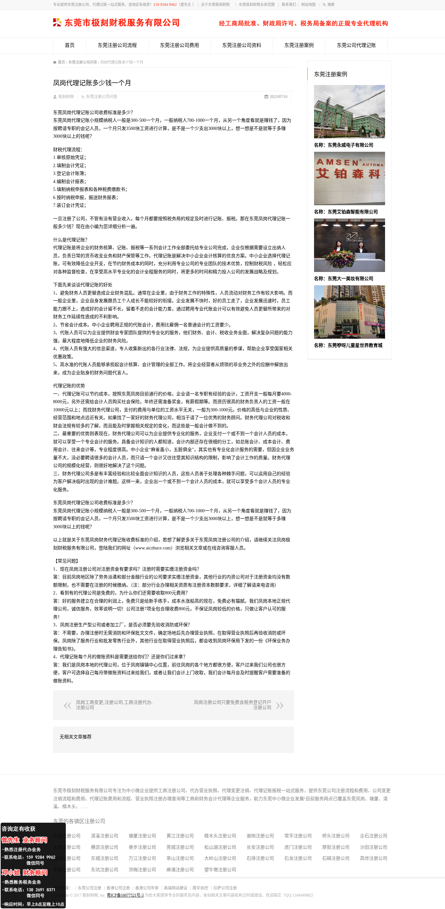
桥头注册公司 (336, 835)
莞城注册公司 (180, 847)
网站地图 (309, 5)
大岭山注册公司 (220, 858)
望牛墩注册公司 (220, 869)
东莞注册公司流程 (117, 45)
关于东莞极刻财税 (217, 5)
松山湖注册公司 (220, 847)
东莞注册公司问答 (101, 96)
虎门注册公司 (298, 847)
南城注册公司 (66, 858)
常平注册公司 (298, 835)
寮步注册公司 (142, 847)
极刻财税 (66, 96)
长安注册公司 (260, 847)
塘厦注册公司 (142, 835)
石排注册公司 (260, 858)
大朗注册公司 (66, 847)
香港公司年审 (147, 888)
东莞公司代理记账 (356, 45)
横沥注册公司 (104, 847)
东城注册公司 (104, 858)
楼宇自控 (200, 888)
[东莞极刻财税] (220, 24)
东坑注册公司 (104, 869)
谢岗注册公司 (260, 835)
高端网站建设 (175, 888)
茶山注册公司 (180, 858)
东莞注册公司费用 (179, 45)
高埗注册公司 (373, 858)
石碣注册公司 (336, 858)
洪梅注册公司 (142, 869)
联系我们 (289, 5)
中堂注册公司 (66, 869)
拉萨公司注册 (225, 888)
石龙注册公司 (298, 858)
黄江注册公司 (180, 835)
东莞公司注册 (89, 888)
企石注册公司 (373, 835)
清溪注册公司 (104, 835)
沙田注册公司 (373, 847)
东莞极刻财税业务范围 (258, 5)
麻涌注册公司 (180, 869)
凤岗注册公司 (66, 835)
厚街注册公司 (336, 847)
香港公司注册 (118, 888)
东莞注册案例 (299, 45)
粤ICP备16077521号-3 (125, 895)
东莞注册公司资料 (241, 45)
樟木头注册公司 (220, 835)
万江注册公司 (142, 858)
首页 (70, 45)
